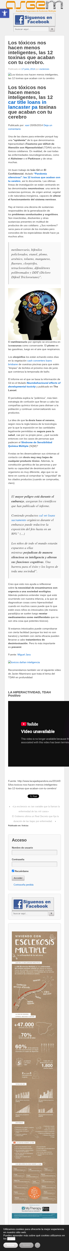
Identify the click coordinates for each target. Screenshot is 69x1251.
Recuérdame (21, 871)
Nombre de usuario (22, 847)
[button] (4, 13)
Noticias (25, 825)
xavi (27, 125)
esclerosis (44, 69)
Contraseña (18, 859)
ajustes (11, 1238)
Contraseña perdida (23, 884)
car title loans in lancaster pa (27, 104)
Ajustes (26, 1245)
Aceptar (10, 1245)
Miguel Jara (24, 654)
